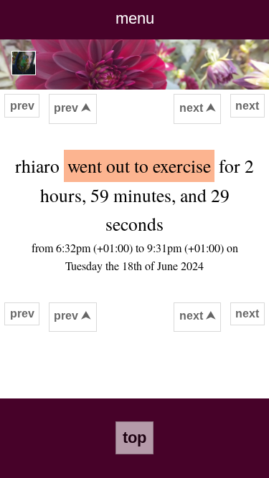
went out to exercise (139, 165)
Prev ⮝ (72, 108)
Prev (22, 106)
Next (247, 106)
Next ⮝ (197, 108)
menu (134, 18)
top (134, 437)
